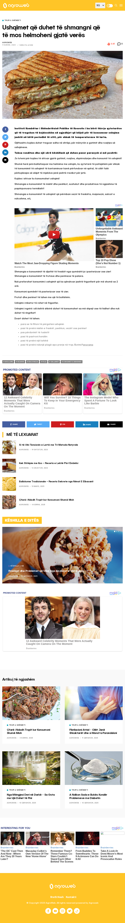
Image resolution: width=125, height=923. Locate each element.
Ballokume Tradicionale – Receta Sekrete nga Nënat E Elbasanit (56, 481)
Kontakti (71, 897)
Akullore (9, 362)
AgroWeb (7, 43)
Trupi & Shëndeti (12, 20)
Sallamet (55, 362)
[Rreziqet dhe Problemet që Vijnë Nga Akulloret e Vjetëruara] (62, 555)
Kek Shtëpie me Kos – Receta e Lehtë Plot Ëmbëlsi (48, 463)
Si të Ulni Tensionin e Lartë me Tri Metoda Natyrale (48, 445)
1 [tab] (114, 531)
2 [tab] (116, 531)
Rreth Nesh (57, 897)
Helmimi (20, 362)
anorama (88, 345)
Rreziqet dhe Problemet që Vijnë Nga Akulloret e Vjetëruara (46, 571)
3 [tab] (118, 531)
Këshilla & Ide (17, 566)
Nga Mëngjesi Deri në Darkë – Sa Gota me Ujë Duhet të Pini (31, 796)
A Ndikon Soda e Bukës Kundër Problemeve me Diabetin (88, 796)
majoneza (33, 362)
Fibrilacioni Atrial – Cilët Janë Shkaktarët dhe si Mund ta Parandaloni (93, 732)
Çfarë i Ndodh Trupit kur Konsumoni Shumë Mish (46, 500)
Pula (44, 362)
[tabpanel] (62, 555)
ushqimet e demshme (72, 362)
